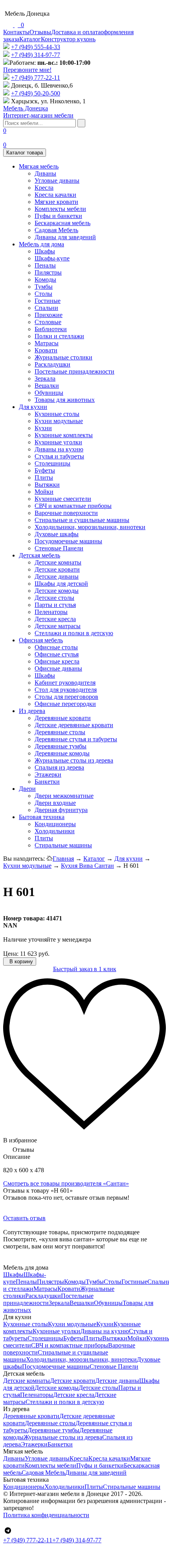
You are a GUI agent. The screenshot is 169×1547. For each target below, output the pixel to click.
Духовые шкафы (57, 534)
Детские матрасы (58, 626)
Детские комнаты (58, 562)
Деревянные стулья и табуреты (76, 739)
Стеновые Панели (59, 548)
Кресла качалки (55, 194)
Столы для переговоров (66, 696)
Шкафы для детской (61, 583)
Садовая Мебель (56, 230)
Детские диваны (57, 576)
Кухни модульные (59, 421)
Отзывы (40, 32)
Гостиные (48, 300)
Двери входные (55, 802)
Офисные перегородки (65, 703)
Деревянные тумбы (60, 746)
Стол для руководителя (66, 689)
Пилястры (48, 272)
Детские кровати (57, 569)
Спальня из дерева (59, 767)
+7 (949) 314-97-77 (35, 54)
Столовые (48, 322)
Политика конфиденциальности (46, 1515)
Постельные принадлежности (74, 371)
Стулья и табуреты (59, 456)
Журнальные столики (63, 357)
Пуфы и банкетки (58, 216)
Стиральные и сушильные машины (82, 520)
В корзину (20, 961)
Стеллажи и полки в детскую (74, 633)
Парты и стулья (55, 604)
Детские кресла (55, 619)
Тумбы (44, 286)
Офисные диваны (58, 668)
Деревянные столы (60, 732)
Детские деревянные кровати (74, 725)
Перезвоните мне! (27, 69)
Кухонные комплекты (64, 435)
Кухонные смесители (63, 498)
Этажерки (48, 774)
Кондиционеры (55, 824)
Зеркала (45, 378)
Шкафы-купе (52, 258)
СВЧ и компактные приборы (73, 505)
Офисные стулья (57, 654)
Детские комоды (57, 590)
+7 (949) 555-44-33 (35, 47)
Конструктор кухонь (68, 39)
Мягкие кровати (56, 201)
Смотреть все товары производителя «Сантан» (66, 1183)
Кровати (46, 350)
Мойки (44, 491)
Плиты (44, 477)
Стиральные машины (63, 845)
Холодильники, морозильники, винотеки (90, 527)
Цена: (10, 953)
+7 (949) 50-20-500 (35, 93)
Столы (43, 293)
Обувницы (49, 392)
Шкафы (45, 251)
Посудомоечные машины (68, 541)
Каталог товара (24, 153)
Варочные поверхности (66, 513)
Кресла (44, 187)
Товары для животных (65, 399)
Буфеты (45, 470)
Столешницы (52, 463)
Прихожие (48, 315)
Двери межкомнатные (64, 795)
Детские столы (54, 597)
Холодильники (55, 831)
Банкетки (47, 781)
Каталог (30, 39)
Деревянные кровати (63, 718)
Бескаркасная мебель (62, 223)
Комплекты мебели (60, 208)
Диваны (45, 173)
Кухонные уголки (58, 442)
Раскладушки (52, 364)
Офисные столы (56, 647)
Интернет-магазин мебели (38, 112)
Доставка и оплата (76, 32)
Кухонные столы (57, 414)
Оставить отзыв (24, 1218)
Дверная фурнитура (61, 809)
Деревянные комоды (62, 753)
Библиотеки (51, 329)
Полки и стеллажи (59, 336)
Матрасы (47, 343)
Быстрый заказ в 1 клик (84, 969)
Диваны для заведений (65, 237)
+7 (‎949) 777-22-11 (35, 77)
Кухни (43, 428)
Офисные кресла (57, 661)
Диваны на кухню (59, 449)
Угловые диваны (57, 180)
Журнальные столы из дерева (74, 760)
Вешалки (47, 385)
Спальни (46, 307)
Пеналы (45, 265)
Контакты (16, 32)
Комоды (45, 279)
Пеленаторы (51, 612)
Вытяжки (47, 484)
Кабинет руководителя (65, 682)
